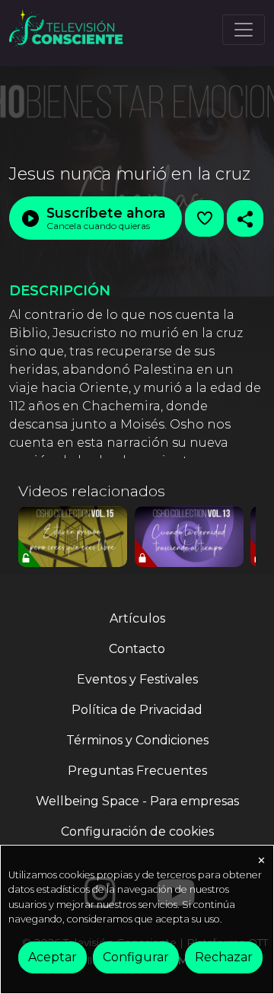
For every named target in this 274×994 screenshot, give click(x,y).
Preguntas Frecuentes (137, 770)
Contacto (137, 649)
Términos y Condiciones (137, 740)
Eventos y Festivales (137, 679)
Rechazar (224, 957)
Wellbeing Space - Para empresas (137, 801)
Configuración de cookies (137, 831)
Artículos (137, 618)
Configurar (136, 957)
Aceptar (52, 957)
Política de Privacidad (137, 709)
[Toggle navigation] (243, 29)
